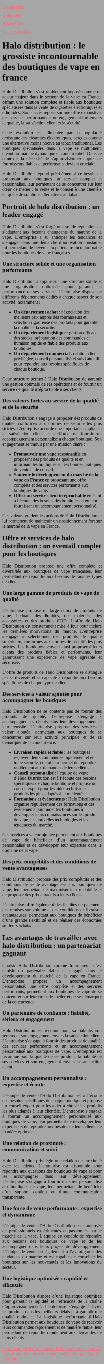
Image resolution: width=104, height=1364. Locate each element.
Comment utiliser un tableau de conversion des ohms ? (51, 1348)
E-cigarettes (13, 7)
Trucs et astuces (16, 31)
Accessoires (13, 23)
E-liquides (11, 15)
